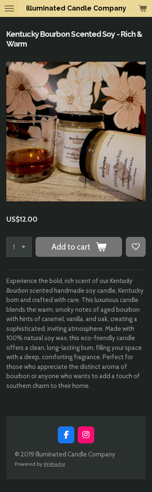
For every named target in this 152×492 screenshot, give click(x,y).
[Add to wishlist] (136, 247)
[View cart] (142, 8)
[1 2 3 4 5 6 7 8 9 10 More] (19, 247)
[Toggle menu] (9, 8)
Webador (54, 464)
